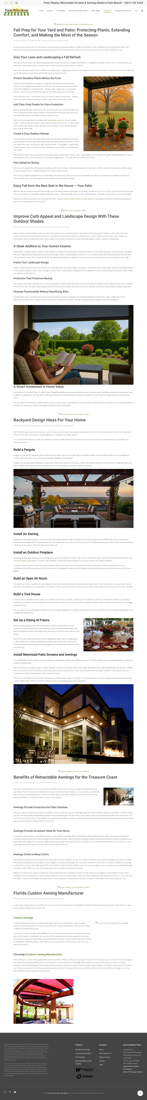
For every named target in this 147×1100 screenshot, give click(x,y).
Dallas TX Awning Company (133, 1072)
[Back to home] (16, 11)
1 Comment (60, 899)
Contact (102, 1061)
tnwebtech (23, 41)
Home (41, 11)
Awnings (49, 11)
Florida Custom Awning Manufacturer (49, 893)
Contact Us (107, 11)
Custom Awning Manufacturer (44, 954)
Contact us (52, 403)
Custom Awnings (23, 918)
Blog (100, 1065)
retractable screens (55, 120)
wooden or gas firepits (28, 561)
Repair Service (104, 1057)
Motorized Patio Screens (60, 41)
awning (74, 139)
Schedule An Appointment (123, 11)
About (101, 1050)
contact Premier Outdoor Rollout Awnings (72, 199)
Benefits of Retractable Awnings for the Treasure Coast (65, 777)
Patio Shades (60, 11)
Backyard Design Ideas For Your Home (50, 420)
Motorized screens (94, 668)
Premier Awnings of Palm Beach (58, 1093)
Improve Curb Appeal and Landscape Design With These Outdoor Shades (66, 218)
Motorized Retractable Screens (78, 11)
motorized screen (94, 268)
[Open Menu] (142, 11)
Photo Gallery (96, 11)
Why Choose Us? (105, 1053)
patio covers (97, 392)
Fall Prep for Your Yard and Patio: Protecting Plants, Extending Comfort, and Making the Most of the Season (72, 32)
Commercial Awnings (83, 1053)
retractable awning (29, 539)
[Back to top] (140, 1093)
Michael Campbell (26, 425)
